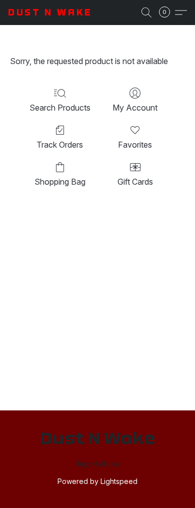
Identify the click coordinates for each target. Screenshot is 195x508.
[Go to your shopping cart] (167, 13)
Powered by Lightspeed (98, 481)
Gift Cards (135, 182)
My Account (135, 108)
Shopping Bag (60, 182)
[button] (50, 12)
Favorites (135, 145)
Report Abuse (97, 463)
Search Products (60, 108)
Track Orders (59, 145)
